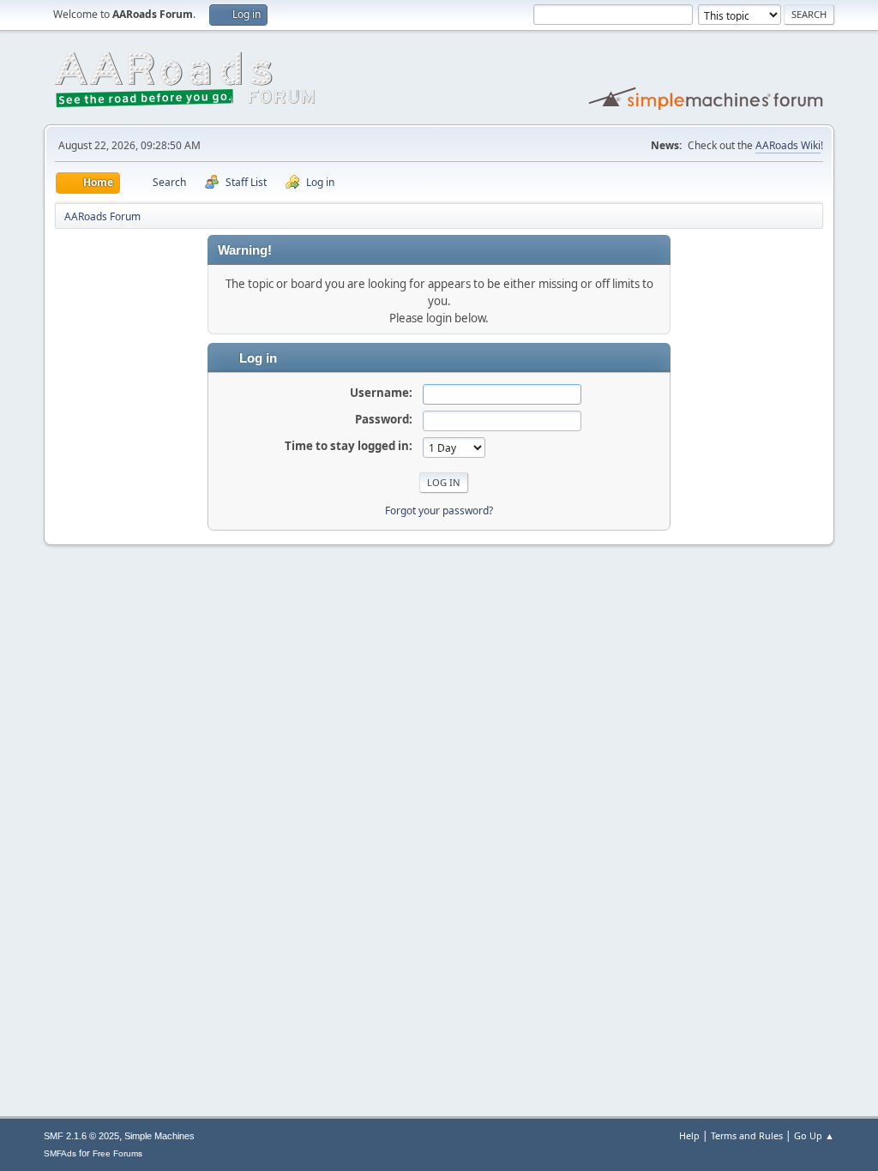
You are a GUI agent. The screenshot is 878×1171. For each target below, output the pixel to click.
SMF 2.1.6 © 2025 (81, 1136)
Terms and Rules (747, 1135)
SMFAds (60, 1153)
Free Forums (117, 1153)
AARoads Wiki (788, 145)
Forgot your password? (439, 510)
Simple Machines (159, 1136)
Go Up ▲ (814, 1135)
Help (689, 1135)
